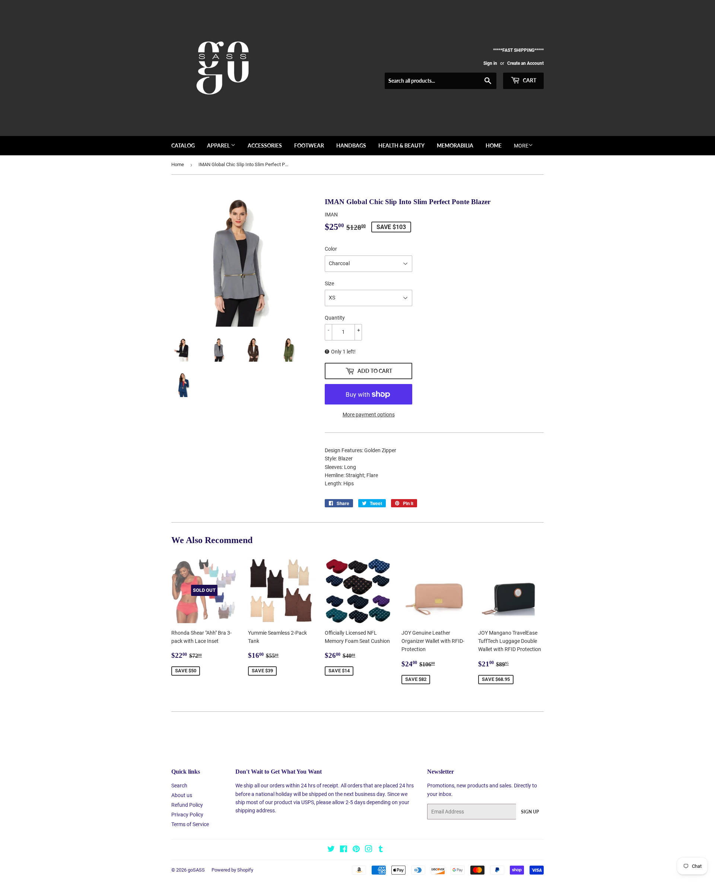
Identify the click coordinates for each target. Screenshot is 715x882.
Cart (529, 80)
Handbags (351, 145)
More (521, 146)
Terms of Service (190, 824)
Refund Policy (187, 805)
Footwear (309, 145)
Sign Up (530, 812)
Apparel (219, 145)
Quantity (335, 318)
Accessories (265, 145)
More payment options (369, 415)
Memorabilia (455, 145)
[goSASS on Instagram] (368, 850)
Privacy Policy (187, 815)
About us (181, 795)
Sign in (490, 63)
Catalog (183, 145)
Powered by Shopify (232, 870)
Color (331, 249)
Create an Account (525, 63)
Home (494, 145)
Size (329, 283)
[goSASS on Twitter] (331, 850)
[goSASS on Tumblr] (380, 850)
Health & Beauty (401, 145)
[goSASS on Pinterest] (356, 850)
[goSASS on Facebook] (343, 850)
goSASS (196, 870)
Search (179, 786)
